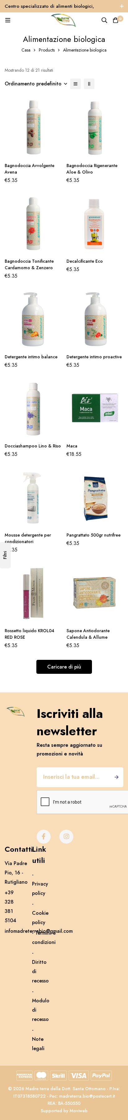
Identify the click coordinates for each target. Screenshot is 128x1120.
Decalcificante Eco (84, 261)
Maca (71, 446)
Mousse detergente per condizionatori (28, 538)
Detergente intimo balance (31, 357)
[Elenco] (75, 84)
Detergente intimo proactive (94, 357)
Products (47, 50)
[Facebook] (44, 837)
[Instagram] (66, 837)
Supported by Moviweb (64, 1111)
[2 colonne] (89, 84)
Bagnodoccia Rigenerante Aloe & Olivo (91, 168)
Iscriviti (116, 777)
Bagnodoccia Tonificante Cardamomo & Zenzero (29, 264)
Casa (25, 50)
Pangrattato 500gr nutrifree (93, 535)
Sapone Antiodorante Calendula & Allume (88, 634)
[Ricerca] (104, 20)
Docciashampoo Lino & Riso (33, 446)
